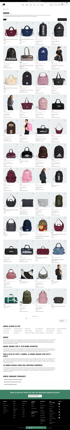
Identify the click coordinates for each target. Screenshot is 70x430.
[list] (30, 19)
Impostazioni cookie (21, 427)
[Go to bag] (66, 5)
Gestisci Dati (27, 427)
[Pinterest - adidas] (62, 412)
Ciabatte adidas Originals (50, 328)
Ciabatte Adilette (6, 330)
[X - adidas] (62, 409)
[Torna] (3, 4)
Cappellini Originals (28, 330)
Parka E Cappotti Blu (39, 328)
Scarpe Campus (27, 328)
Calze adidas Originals (18, 330)
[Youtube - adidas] (62, 417)
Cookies (31, 427)
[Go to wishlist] (64, 5)
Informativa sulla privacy (36, 427)
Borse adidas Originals (18, 328)
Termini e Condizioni (44, 427)
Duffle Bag (59, 330)
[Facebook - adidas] (62, 404)
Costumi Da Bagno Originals (49, 333)
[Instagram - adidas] (62, 406)
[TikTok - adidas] (62, 415)
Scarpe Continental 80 (50, 330)
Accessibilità (50, 427)
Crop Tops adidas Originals (62, 328)
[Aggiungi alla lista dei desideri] (17, 23)
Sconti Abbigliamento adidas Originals (7, 328)
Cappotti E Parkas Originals (38, 331)
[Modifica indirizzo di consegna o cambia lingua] (67, 3)
